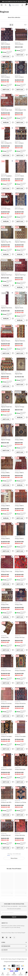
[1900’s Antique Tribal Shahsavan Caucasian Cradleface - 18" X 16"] (7, 67)
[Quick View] (12, 29)
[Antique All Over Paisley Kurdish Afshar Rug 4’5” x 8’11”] (7, 660)
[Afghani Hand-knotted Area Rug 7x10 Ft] (21, 298)
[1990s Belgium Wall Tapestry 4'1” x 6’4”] (21, 100)
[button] (10, 25)
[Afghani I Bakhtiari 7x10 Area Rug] (21, 232)
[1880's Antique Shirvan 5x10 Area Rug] (7, 34)
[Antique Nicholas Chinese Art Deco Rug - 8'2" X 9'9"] (21, 825)
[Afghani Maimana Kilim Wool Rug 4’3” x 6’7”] (7, 364)
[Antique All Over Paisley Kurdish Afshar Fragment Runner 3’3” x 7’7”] (21, 627)
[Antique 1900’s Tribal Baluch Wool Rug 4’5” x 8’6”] (21, 529)
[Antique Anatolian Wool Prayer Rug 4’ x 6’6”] (21, 660)
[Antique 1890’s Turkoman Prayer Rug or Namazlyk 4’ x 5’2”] (7, 529)
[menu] (1, 5)
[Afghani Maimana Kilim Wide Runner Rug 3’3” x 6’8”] (21, 331)
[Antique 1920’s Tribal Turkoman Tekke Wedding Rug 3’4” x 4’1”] (21, 561)
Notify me (6, 122)
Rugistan (3, 42)
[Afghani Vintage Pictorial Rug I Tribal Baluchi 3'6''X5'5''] (21, 397)
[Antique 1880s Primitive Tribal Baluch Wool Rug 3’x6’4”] (21, 430)
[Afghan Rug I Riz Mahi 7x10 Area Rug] (7, 232)
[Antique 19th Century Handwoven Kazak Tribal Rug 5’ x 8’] (21, 595)
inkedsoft (21, 961)
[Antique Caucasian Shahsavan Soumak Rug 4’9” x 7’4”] (21, 726)
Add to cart (6, 56)
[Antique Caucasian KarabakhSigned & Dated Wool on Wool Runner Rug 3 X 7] (7, 726)
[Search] (6, 5)
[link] (7, 893)
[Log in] (22, 5)
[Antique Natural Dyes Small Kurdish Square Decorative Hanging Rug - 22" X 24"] (7, 825)
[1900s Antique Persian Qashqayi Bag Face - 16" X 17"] (21, 34)
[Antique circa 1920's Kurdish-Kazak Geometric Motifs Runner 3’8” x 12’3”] (7, 759)
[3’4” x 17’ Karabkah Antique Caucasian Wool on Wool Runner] (7, 166)
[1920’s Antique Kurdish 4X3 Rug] (21, 67)
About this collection (14, 17)
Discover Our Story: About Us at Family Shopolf (13, 932)
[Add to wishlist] (12, 56)
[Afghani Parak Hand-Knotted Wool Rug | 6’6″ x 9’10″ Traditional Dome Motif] (7, 397)
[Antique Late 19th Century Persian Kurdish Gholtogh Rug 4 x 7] (7, 792)
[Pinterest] (6, 937)
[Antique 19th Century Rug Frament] (7, 627)
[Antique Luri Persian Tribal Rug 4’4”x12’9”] (21, 792)
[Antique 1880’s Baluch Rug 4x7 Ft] (21, 463)
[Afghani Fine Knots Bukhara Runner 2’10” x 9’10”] (7, 298)
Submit (14, 917)
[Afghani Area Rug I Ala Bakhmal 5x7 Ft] (7, 265)
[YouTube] (10, 937)
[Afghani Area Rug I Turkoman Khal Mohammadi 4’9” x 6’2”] (21, 265)
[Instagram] (2, 937)
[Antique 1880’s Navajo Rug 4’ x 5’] (7, 496)
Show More (14, 858)
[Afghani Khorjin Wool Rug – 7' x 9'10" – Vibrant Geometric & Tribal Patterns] (7, 331)
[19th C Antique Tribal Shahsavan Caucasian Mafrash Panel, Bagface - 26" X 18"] (21, 133)
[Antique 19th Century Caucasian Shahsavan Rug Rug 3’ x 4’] (7, 595)
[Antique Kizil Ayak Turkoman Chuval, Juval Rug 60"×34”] (21, 759)
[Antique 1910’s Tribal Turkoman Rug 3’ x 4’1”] (7, 561)
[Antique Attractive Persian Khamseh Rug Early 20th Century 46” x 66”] (21, 693)
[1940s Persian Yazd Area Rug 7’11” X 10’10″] (7, 100)
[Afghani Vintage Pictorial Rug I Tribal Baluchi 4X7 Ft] (7, 430)
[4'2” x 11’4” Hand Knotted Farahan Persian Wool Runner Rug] (7, 199)
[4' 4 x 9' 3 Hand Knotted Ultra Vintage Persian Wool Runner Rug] (21, 166)
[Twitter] (14, 937)
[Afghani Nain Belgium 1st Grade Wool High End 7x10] (21, 364)
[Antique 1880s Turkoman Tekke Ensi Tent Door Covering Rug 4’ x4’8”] (7, 463)
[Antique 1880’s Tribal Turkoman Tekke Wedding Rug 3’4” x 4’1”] (21, 496)
